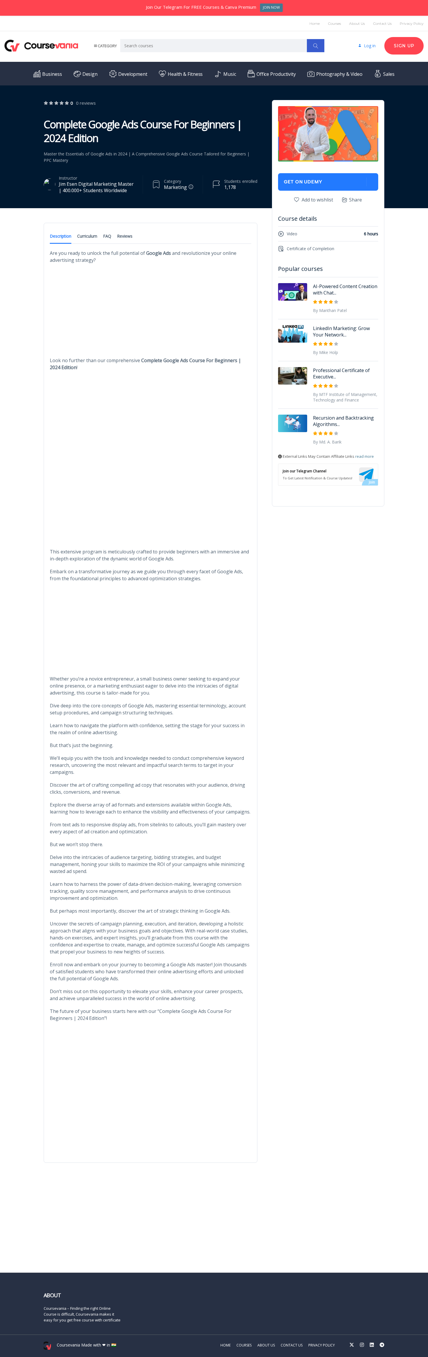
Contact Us (382, 23)
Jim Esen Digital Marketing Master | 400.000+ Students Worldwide (96, 187)
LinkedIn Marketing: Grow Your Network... (341, 331)
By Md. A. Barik (327, 442)
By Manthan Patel (330, 310)
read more (364, 456)
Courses (334, 23)
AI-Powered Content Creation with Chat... (345, 289)
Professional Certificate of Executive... (341, 373)
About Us (357, 23)
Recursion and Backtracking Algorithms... (343, 421)
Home (314, 23)
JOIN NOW (271, 7)
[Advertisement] (150, 310)
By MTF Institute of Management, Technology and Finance (345, 397)
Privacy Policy (412, 23)
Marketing (175, 187)
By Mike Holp (325, 352)
